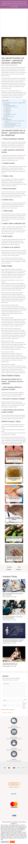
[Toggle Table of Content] (23, 101)
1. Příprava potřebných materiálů (10, 105)
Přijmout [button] (12, 841)
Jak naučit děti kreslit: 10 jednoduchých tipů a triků (10, 664)
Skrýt (17, 6)
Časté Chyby (5, 118)
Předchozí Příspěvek (9, 567)
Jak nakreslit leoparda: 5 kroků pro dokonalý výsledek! (13, 617)
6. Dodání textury (7, 111)
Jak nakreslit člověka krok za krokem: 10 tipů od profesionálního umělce (13, 640)
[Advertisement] (14, 22)
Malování (7, 65)
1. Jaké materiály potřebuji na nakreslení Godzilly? (13, 123)
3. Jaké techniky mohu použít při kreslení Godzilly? (13, 125)
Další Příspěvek (19, 567)
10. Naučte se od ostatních (9, 116)
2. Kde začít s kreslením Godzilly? (10, 124)
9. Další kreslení (7, 115)
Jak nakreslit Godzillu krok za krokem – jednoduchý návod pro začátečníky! (14, 103)
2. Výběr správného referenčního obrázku (11, 106)
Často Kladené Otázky (7, 119)
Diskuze (3, 65)
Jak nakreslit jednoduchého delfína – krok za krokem (13, 594)
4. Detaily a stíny (7, 109)
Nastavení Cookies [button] (5, 841)
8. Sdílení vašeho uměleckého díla (10, 114)
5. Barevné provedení (8, 110)
